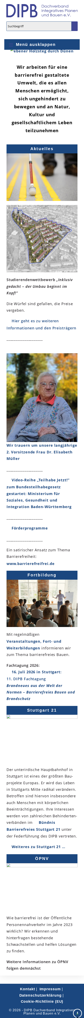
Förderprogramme (30, 528)
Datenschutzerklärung (40, 995)
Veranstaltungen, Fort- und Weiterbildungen (34, 644)
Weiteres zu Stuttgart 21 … (38, 846)
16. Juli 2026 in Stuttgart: (41, 685)
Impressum (50, 989)
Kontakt (27, 989)
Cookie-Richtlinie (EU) (42, 1001)
